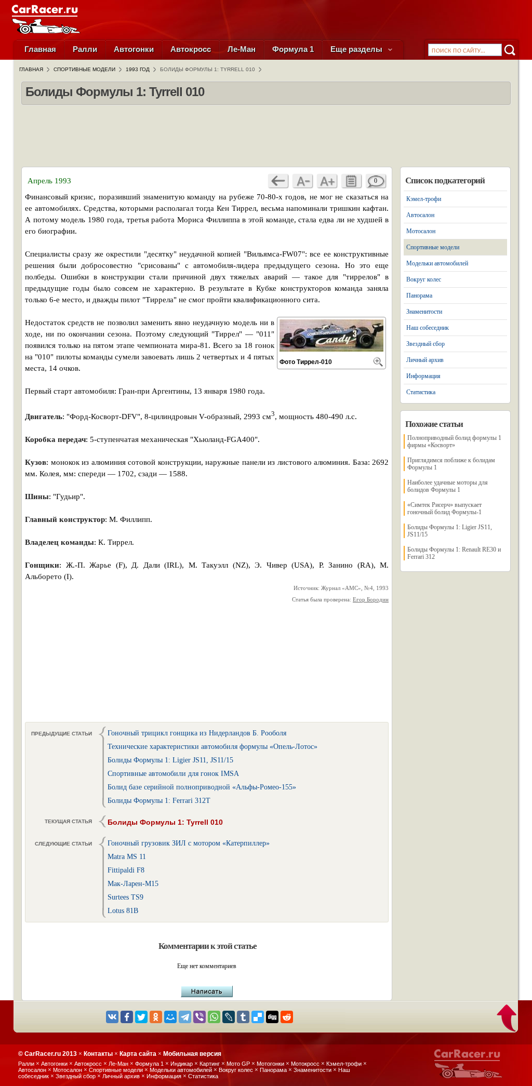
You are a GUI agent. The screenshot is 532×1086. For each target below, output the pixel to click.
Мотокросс (305, 1064)
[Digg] (272, 1017)
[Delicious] (257, 1017)
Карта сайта (137, 1053)
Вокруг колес (423, 279)
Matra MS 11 (127, 857)
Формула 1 (293, 49)
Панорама (419, 295)
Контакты (98, 1053)
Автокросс (190, 49)
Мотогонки (270, 1064)
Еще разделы (357, 49)
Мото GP (238, 1064)
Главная (40, 49)
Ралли (85, 49)
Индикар (181, 1064)
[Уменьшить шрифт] (302, 180)
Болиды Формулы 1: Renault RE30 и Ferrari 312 (454, 553)
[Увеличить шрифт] (327, 180)
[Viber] (199, 1017)
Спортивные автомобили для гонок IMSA (173, 773)
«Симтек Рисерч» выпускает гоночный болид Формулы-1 (444, 508)
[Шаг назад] (278, 180)
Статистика (420, 392)
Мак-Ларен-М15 (133, 884)
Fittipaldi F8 (126, 870)
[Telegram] (185, 1017)
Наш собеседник (427, 327)
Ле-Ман (242, 49)
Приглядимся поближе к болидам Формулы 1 (451, 464)
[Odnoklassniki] (156, 1017)
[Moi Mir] (170, 1017)
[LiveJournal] (228, 1017)
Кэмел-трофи (423, 199)
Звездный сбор (425, 343)
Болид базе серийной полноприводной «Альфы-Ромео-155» (202, 787)
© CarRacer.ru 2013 (47, 1053)
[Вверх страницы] (507, 1019)
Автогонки (134, 49)
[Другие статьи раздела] (351, 180)
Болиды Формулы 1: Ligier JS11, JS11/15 (170, 760)
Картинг (210, 1064)
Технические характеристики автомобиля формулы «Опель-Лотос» (212, 746)
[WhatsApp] (214, 1017)
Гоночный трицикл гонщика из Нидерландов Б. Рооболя (197, 733)
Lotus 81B (123, 911)
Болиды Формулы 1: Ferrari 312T (159, 801)
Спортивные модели (432, 247)
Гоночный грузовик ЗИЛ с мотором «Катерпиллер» (189, 843)
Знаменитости (424, 311)
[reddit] (287, 1017)
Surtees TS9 (125, 897)
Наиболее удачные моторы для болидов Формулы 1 (447, 486)
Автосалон (420, 215)
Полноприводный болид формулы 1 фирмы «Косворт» (454, 441)
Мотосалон (420, 231)
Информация (423, 376)
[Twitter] (141, 1017)
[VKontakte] (112, 1017)
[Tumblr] (243, 1017)
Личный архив (425, 360)
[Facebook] (127, 1017)
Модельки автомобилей (437, 263)
